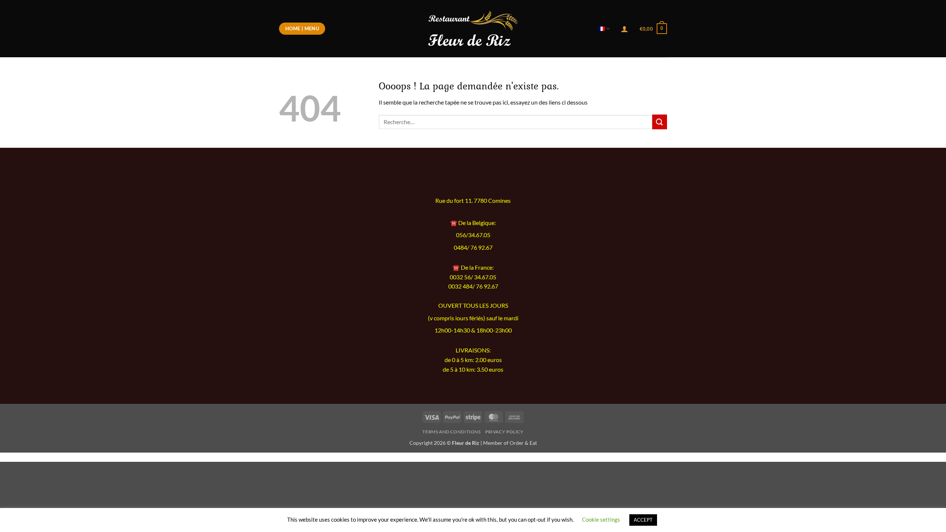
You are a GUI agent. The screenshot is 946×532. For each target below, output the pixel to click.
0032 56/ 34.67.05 (473, 276)
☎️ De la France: (473, 267)
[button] (653, 28)
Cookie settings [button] (601, 519)
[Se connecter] (624, 29)
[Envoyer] (659, 122)
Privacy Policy (504, 431)
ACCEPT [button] (643, 520)
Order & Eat (523, 443)
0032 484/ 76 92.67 (473, 286)
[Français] (604, 28)
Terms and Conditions (451, 431)
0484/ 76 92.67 (473, 247)
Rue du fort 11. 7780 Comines (473, 200)
